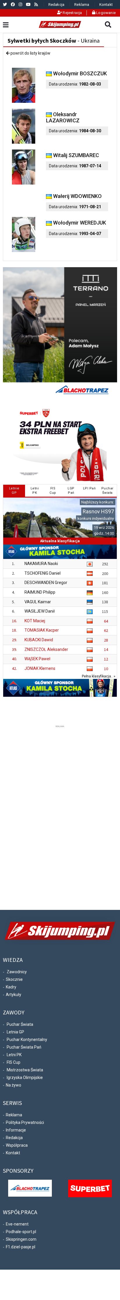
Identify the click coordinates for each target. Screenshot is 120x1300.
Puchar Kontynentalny (27, 1039)
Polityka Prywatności (25, 1122)
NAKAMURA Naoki (41, 563)
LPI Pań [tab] (89, 488)
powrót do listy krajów (30, 53)
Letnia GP (15, 1032)
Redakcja (56, 4)
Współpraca (17, 1145)
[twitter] (5, 4)
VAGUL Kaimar (37, 601)
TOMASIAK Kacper (41, 630)
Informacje (16, 1130)
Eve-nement (17, 1224)
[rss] (36, 4)
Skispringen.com (21, 1239)
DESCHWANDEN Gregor (45, 582)
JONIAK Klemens (39, 668)
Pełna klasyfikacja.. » (98, 676)
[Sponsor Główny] (30, 1188)
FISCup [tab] (53, 490)
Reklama (81, 4)
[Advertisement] (60, 816)
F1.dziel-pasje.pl (20, 1247)
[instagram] (20, 4)
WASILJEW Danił (39, 611)
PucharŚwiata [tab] (107, 490)
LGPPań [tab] (71, 490)
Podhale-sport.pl (21, 1231)
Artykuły (13, 994)
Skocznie (14, 979)
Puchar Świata (20, 1024)
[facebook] (13, 4)
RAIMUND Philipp (39, 592)
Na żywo (13, 1085)
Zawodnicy (17, 971)
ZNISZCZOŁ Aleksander (46, 649)
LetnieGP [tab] (14, 490)
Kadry (11, 987)
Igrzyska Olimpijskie (25, 1077)
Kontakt (106, 4)
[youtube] (28, 4)
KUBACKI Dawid (38, 639)
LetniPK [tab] (35, 490)
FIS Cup (13, 1062)
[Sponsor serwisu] (90, 1188)
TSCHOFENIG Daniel (42, 573)
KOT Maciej (34, 620)
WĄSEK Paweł (37, 658)
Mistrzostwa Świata (25, 1070)
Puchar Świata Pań (24, 1047)
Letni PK (14, 1054)
